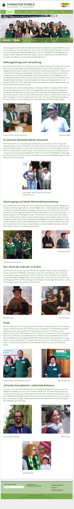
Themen (26, 12)
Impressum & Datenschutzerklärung (34, 485)
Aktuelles (44, 12)
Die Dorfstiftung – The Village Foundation (20, 7)
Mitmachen (35, 12)
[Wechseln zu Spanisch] (62, 12)
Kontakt (52, 12)
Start (3, 12)
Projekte (18, 12)
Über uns (10, 12)
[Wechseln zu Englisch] (71, 12)
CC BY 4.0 (50, 497)
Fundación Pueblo (21, 4)
